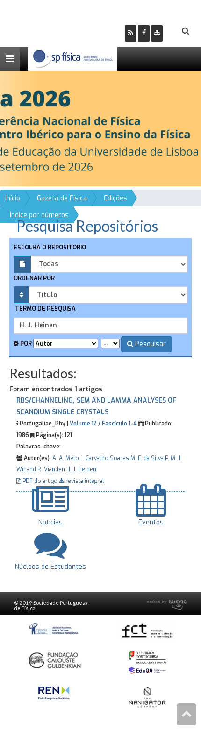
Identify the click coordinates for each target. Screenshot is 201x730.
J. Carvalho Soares (104, 458)
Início (12, 198)
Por (25, 343)
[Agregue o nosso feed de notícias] (130, 33)
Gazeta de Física (62, 198)
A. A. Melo (65, 458)
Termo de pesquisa (45, 308)
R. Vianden (51, 469)
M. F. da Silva (147, 458)
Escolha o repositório (50, 247)
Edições (115, 198)
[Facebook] (144, 33)
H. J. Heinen (81, 469)
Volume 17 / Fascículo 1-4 (103, 423)
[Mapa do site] (157, 33)
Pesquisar (149, 344)
